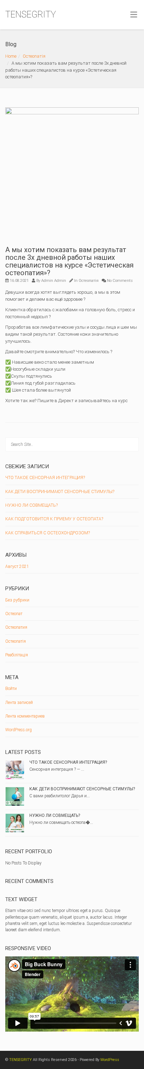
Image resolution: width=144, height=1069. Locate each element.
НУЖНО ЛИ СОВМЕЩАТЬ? (31, 505)
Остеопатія (34, 56)
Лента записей (19, 702)
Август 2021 (17, 566)
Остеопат (13, 613)
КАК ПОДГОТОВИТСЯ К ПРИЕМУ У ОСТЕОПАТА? (54, 518)
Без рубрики (17, 600)
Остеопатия (16, 627)
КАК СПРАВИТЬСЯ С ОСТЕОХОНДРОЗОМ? (47, 532)
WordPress (109, 1059)
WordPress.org (18, 729)
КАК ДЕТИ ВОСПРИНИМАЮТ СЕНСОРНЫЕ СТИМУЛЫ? (59, 491)
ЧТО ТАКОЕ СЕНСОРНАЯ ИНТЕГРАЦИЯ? (45, 477)
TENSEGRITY (30, 14)
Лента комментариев (25, 716)
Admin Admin (53, 280)
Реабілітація (16, 655)
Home (10, 56)
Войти (11, 688)
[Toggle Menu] (134, 15)
